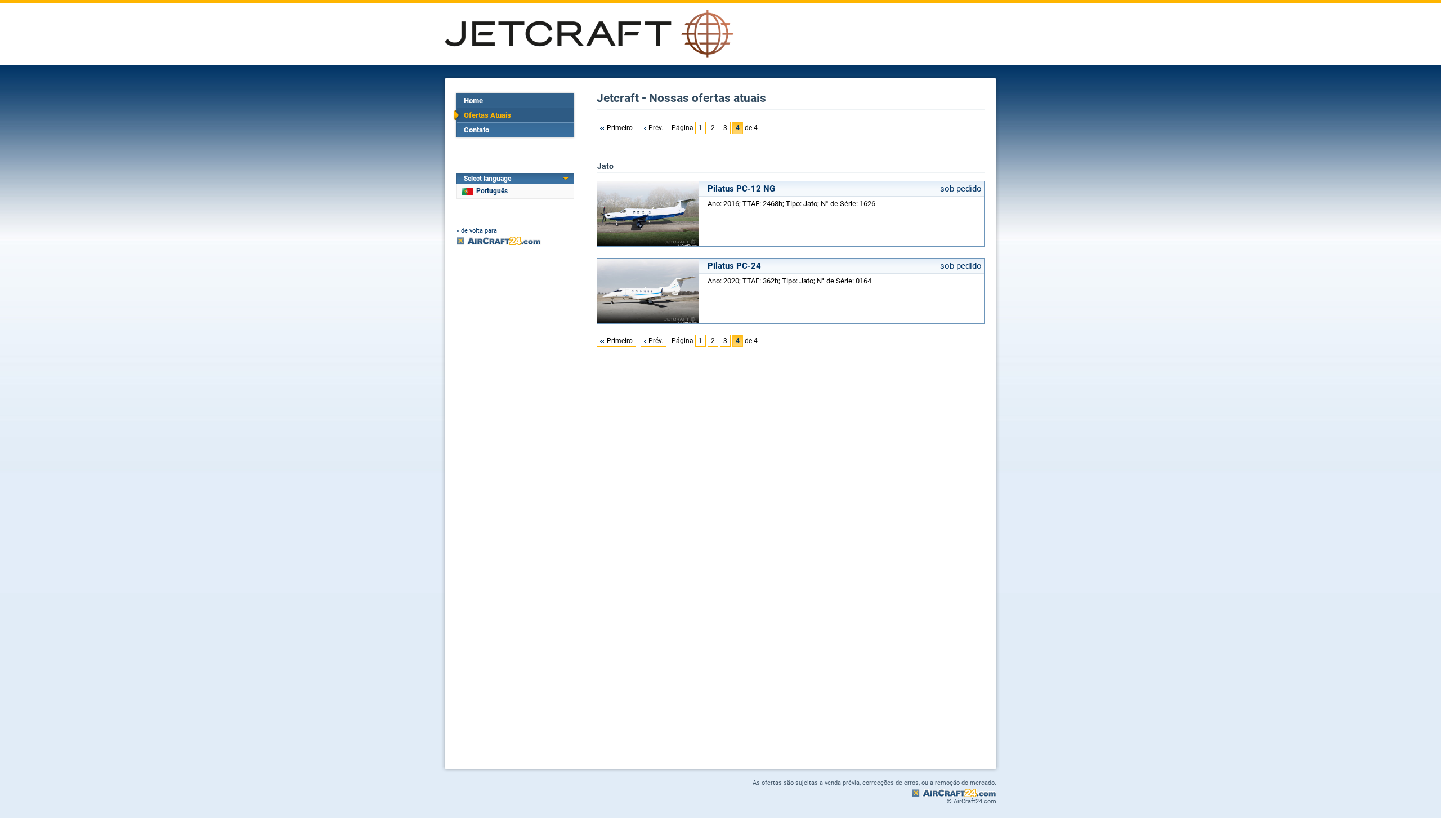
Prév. (655, 128)
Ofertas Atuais (487, 115)
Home (473, 100)
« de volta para (477, 230)
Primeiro (620, 128)
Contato (476, 130)
